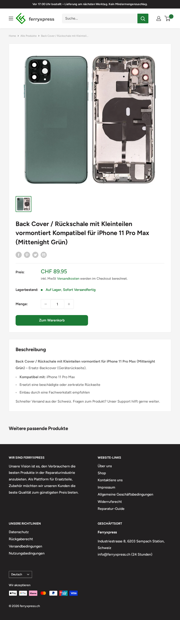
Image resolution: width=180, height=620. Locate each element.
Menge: (22, 304)
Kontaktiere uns (110, 480)
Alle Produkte (28, 35)
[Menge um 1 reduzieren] (45, 304)
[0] (167, 18)
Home (12, 35)
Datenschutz (19, 532)
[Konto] (159, 18)
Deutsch (16, 574)
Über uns (105, 466)
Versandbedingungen (25, 546)
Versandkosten (68, 279)
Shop (102, 473)
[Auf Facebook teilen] (19, 254)
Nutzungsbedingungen (27, 553)
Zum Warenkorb (52, 320)
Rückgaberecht (21, 539)
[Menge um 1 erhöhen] (69, 304)
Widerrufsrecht (110, 502)
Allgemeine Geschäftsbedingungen (125, 494)
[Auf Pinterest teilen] (27, 254)
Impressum (106, 487)
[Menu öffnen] (11, 18)
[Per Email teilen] (44, 254)
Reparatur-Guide (111, 509)
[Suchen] (142, 18)
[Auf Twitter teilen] (35, 254)
